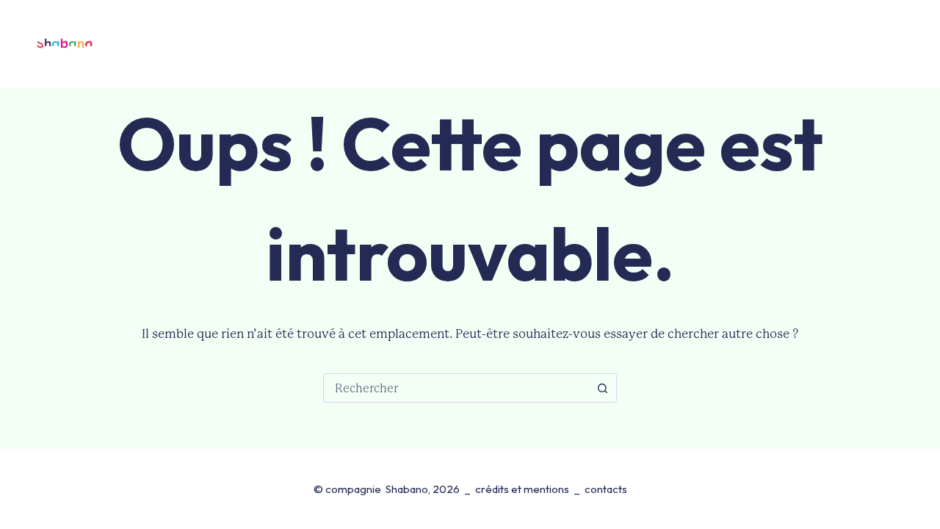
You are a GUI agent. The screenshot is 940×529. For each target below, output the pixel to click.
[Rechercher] (849, 44)
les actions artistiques (600, 43)
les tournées (353, 43)
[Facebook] (883, 44)
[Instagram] (911, 44)
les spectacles (235, 43)
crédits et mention (519, 489)
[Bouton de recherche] (602, 388)
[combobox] (456, 388)
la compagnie (456, 43)
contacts (718, 43)
